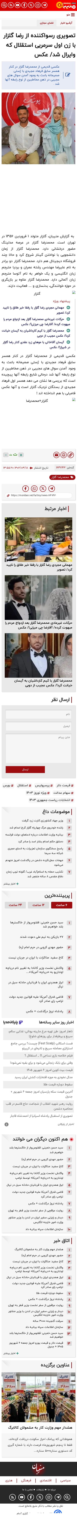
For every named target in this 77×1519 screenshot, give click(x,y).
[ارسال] (56, 455)
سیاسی (66, 1481)
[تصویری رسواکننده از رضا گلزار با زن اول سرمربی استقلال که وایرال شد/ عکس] (51, 488)
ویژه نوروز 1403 (36, 793)
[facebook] (25, 488)
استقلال (22, 785)
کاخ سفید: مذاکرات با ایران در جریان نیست (35, 958)
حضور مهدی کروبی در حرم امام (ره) (41, 947)
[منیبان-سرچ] (67, 1497)
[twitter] (43, 488)
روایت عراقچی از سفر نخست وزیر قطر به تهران (35, 1210)
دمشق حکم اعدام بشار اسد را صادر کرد (40, 841)
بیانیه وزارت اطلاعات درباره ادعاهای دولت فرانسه (34, 835)
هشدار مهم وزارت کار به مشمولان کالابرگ (39, 1249)
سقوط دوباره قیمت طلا (49, 1293)
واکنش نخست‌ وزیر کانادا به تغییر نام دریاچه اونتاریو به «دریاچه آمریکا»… (34, 970)
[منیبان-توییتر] (31, 5)
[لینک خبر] (71, 455)
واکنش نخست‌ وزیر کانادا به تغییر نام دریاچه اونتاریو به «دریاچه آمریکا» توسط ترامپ (36, 1175)
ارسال (25, 769)
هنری (9, 1481)
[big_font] (21, 455)
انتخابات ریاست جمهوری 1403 (49, 800)
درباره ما (52, 1489)
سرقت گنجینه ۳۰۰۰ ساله (48, 1321)
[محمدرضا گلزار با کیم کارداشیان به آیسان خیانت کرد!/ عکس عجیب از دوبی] (38, 655)
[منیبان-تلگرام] (44, 5)
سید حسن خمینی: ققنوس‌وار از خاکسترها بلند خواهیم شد (36, 1150)
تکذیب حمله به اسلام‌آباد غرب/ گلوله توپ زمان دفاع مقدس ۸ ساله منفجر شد (34, 874)
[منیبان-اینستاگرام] (38, 5)
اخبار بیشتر (9, 884)
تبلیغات (40, 1489)
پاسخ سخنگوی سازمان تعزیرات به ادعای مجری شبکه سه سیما (35, 851)
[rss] (11, 5)
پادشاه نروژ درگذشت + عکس (44, 1011)
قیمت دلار (63, 785)
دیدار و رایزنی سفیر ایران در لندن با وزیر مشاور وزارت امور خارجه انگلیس (35, 1220)
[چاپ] (63, 455)
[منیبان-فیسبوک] (24, 5)
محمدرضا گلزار (60, 477)
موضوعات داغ (56, 812)
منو (68, 15)
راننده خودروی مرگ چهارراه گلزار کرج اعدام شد (36, 828)
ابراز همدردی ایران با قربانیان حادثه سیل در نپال (35, 1185)
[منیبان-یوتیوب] (18, 5)
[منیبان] (66, 5)
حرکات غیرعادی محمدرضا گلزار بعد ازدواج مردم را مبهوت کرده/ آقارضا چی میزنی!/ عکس (38, 625)
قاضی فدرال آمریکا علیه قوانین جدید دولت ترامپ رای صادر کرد (37, 1194)
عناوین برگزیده (55, 1365)
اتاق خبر (62, 1241)
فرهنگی (26, 1481)
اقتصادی (46, 1481)
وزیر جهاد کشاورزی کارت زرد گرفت (42, 821)
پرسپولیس (42, 785)
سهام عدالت (62, 793)
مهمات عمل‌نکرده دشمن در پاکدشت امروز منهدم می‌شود (34, 862)
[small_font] (5, 455)
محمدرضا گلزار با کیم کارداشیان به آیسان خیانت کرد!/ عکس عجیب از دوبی (43, 683)
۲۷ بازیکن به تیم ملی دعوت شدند (41, 937)
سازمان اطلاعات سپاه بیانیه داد (44, 1229)
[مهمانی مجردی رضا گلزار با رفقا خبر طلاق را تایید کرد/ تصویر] (38, 539)
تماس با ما (27, 1489)
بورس (6, 785)
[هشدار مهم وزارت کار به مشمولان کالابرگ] (38, 1397)
